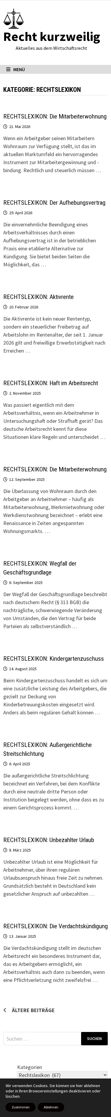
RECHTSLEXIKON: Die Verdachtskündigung (55, 926)
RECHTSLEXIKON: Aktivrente (38, 296)
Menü (19, 69)
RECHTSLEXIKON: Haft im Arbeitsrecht (50, 383)
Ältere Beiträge (33, 1010)
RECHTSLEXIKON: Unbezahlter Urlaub (48, 840)
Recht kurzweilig (51, 36)
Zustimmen (21, 1107)
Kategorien (29, 1067)
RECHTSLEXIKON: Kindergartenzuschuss (53, 658)
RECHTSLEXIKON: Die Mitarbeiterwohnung (55, 116)
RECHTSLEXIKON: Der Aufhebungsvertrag (54, 202)
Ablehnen (51, 1107)
